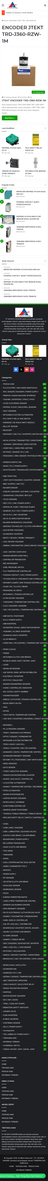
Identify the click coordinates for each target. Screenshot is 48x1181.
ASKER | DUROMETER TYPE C (15, 866)
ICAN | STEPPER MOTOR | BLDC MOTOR (19, 862)
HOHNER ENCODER (11, 696)
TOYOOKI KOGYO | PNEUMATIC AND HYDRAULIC (23, 579)
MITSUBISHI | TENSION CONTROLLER (18, 594)
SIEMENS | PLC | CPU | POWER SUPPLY (19, 511)
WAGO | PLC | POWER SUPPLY (15, 466)
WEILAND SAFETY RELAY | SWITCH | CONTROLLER (23, 817)
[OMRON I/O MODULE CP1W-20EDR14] (12, 163)
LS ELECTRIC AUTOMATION (14, 783)
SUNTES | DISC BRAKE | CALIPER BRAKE (19, 835)
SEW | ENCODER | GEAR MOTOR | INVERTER (21, 943)
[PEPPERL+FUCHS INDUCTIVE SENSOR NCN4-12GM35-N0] (8, 219)
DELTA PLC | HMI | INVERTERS (15, 515)
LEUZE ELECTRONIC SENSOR (15, 403)
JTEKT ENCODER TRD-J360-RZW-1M (24, 100)
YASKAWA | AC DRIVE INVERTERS (16, 631)
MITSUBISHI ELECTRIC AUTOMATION (18, 415)
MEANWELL (8, 725)
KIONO (6, 858)
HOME (4, 1064)
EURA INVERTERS (10, 1015)
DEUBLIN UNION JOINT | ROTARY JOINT (19, 661)
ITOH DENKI (8, 851)
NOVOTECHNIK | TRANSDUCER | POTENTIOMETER (23, 470)
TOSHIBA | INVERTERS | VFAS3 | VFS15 (18, 399)
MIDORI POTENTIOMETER (13, 794)
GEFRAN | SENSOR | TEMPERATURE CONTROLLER (23, 977)
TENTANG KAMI (8, 1068)
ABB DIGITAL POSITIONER (13, 616)
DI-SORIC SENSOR (10, 936)
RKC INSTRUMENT (10, 563)
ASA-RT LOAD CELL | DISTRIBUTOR (17, 924)
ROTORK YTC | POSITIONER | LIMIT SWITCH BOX (22, 760)
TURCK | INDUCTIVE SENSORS (15, 771)
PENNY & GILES (9, 649)
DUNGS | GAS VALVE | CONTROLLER (18, 779)
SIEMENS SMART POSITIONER (15, 810)
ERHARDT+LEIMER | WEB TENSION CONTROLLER (23, 583)
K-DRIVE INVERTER (10, 1019)
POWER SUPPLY (9, 874)
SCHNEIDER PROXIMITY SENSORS (17, 756)
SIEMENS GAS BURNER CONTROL (16, 905)
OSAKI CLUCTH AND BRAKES (14, 847)
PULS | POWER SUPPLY (12, 620)
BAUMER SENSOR (10, 488)
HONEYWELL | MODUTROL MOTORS (18, 448)
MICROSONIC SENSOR (12, 889)
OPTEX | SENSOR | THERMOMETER (17, 737)
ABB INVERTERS (9, 624)
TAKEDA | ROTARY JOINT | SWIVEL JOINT (19, 1049)
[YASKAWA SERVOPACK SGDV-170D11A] (8, 232)
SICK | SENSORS (9, 411)
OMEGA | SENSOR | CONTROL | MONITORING (21, 955)
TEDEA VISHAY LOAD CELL (14, 744)
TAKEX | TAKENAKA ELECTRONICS (17, 733)
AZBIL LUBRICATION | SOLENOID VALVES (19, 832)
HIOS (5, 707)
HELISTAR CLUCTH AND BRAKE (15, 882)
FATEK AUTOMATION (11, 791)
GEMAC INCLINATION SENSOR (15, 988)
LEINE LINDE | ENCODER (13, 828)
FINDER (6, 653)
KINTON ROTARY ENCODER (14, 996)
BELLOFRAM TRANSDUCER (14, 843)
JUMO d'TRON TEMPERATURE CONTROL (19, 901)
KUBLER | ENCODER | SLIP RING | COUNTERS (21, 492)
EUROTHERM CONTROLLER (14, 806)
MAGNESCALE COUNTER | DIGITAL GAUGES (21, 928)
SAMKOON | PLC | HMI (12, 973)
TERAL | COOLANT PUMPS (14, 1004)
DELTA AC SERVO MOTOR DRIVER (16, 519)
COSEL (6, 824)
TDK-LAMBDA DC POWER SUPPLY (16, 1034)
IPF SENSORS (8, 878)
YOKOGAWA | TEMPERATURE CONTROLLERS (21, 602)
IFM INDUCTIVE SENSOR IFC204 (17, 13)
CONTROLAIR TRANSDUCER (14, 560)
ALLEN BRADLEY (10, 639)
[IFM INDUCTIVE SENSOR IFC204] (35, 163)
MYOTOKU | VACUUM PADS (14, 951)
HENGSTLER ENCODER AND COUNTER (18, 775)
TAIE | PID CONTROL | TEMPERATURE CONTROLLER (24, 610)
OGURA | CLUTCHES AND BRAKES (17, 932)
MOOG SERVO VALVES (12, 703)
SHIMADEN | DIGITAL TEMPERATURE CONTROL (22, 752)
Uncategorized (8, 1030)
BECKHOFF (7, 430)
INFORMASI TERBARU (11, 1042)
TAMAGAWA (8, 855)
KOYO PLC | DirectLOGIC (13, 680)
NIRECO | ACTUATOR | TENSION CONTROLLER (22, 699)
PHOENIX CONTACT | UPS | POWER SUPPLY (21, 575)
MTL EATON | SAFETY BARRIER (15, 692)
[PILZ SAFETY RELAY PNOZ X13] (35, 140)
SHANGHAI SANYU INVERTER (15, 635)
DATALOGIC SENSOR (11, 885)
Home (5, 20)
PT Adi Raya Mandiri (10, 97)
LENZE (6, 665)
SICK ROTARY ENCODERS (13, 530)
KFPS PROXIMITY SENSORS (14, 909)
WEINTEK (7, 870)
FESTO (6, 893)
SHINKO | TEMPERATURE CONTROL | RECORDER (22, 787)
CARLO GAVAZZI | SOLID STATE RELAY (18, 984)
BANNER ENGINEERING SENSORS (16, 684)
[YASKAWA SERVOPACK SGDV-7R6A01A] (8, 246)
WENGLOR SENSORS (11, 669)
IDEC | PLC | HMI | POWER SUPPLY (17, 503)
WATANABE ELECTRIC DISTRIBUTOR (17, 740)
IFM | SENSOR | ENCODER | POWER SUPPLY (20, 392)
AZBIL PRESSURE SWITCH (13, 567)
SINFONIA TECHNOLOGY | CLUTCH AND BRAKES (23, 526)
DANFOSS (7, 992)
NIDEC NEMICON (10, 764)
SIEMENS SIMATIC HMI (12, 462)
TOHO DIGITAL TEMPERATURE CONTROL (19, 715)
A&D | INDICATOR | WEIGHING (15, 980)
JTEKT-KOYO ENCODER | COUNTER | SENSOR (21, 480)
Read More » (10, 118)
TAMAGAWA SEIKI (10, 1038)
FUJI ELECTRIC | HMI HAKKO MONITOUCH (20, 388)
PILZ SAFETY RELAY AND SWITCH (17, 419)
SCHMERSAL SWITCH (11, 1045)
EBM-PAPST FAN (10, 476)
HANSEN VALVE (9, 1011)
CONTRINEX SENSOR (11, 1023)
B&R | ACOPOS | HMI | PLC (13, 484)
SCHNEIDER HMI (9, 969)
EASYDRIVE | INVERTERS (13, 676)
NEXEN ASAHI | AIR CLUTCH (14, 965)
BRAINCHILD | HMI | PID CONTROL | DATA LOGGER (23, 959)
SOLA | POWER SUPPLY (12, 1027)
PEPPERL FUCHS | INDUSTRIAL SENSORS (19, 407)
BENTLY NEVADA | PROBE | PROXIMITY (19, 538)
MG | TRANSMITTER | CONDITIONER (22, 440)
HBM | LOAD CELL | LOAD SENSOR (17, 947)
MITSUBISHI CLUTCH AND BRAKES (17, 657)
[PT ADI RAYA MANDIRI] (12, 5)
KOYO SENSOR (9, 767)
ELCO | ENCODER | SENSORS (14, 606)
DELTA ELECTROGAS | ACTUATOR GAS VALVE (21, 912)
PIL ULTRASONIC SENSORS (14, 729)
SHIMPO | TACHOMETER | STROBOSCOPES (20, 916)
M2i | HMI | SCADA (10, 1000)
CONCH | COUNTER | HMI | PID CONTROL (19, 748)
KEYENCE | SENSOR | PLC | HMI (16, 452)
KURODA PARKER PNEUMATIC (15, 897)
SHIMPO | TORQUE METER (13, 939)
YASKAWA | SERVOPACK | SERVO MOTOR (19, 444)
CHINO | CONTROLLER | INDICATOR (17, 688)
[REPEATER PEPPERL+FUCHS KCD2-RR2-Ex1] (8, 194)
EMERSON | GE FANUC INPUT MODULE (19, 422)
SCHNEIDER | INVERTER (12, 534)
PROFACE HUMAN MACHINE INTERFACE (19, 396)
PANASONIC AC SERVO (12, 590)
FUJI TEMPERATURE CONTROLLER (17, 571)
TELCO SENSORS (10, 499)
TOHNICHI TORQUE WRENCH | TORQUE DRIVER (22, 814)
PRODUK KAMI (8, 384)
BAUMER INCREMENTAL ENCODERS (17, 522)
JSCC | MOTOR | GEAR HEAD (14, 552)
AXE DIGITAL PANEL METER (20, 672)
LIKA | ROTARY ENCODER (13, 542)
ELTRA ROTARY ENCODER (13, 598)
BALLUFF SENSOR (10, 426)
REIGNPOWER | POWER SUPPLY (16, 839)
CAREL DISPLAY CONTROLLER (15, 920)
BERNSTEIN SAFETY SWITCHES (16, 1007)
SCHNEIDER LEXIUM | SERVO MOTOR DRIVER (21, 628)
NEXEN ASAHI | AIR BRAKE (13, 802)
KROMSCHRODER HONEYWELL (15, 556)
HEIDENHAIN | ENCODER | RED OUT (17, 495)
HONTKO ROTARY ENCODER (14, 798)
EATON (6, 711)
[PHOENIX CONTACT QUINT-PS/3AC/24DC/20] (8, 207)
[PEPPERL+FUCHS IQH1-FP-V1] (12, 140)
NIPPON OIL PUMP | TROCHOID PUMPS (19, 507)
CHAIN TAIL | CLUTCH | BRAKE (15, 587)
